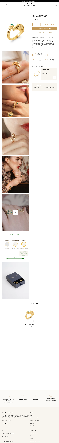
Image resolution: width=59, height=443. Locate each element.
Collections (33, 430)
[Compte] (52, 5)
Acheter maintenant (44, 28)
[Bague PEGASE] (29, 315)
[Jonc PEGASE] (36, 74)
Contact (32, 438)
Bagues (39, 13)
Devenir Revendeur (35, 441)
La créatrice (5, 436)
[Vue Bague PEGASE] (15, 212)
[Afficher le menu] (3, 5)
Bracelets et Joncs (34, 420)
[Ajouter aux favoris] (31, 321)
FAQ (31, 435)
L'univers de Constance (8, 433)
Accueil (34, 13)
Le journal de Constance (8, 441)
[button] (6, 5)
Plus (33, 47)
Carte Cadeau (33, 426)
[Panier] (56, 5)
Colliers (32, 423)
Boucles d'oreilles (34, 418)
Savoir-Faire (5, 438)
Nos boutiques (34, 433)
